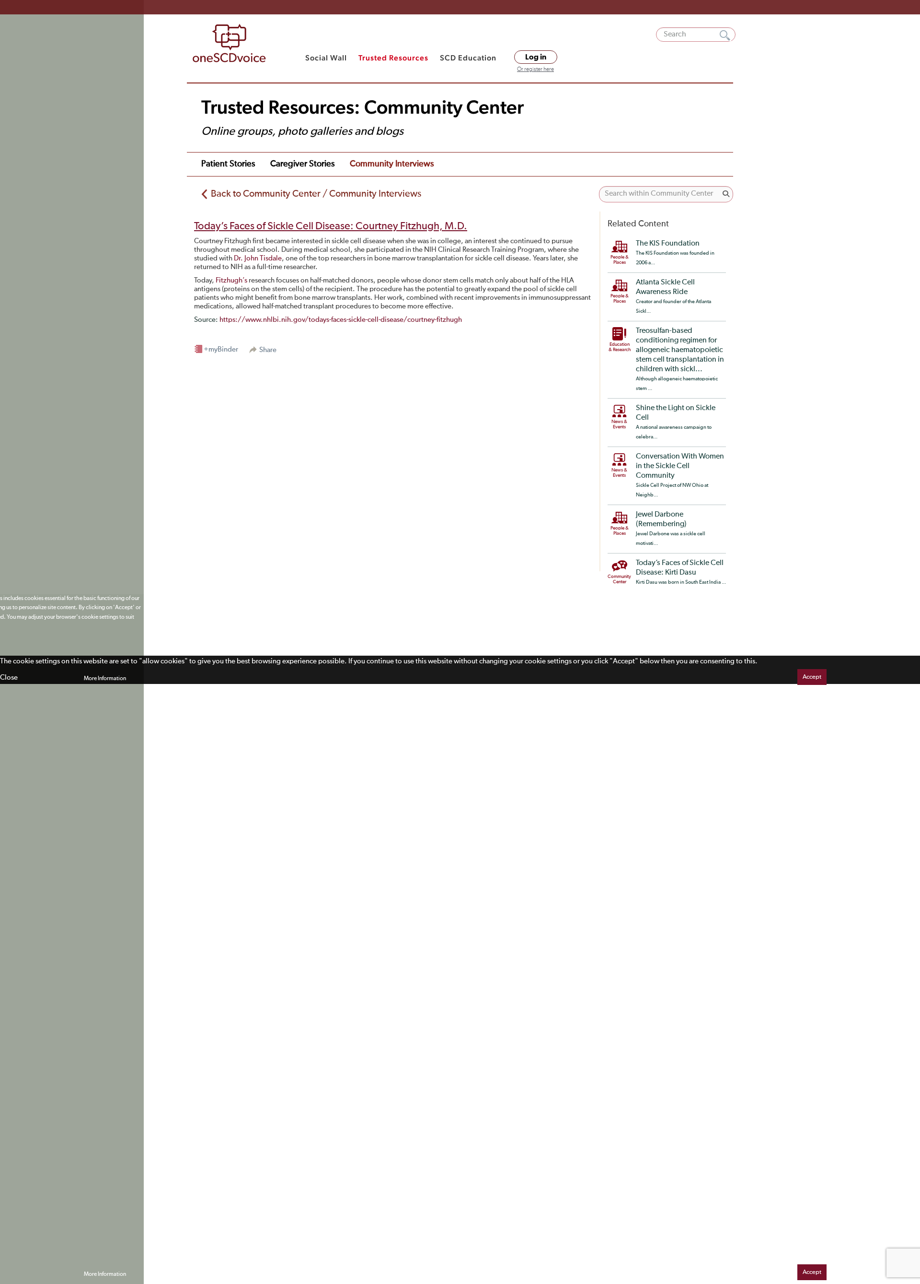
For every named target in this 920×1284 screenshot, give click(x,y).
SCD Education (468, 57)
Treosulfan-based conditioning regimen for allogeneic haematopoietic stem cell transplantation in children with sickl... (680, 350)
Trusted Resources (393, 57)
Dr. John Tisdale (258, 258)
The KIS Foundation (668, 243)
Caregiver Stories (302, 164)
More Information (105, 679)
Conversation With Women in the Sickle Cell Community (680, 466)
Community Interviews (392, 164)
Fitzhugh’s (231, 280)
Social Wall (326, 57)
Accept (812, 677)
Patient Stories (228, 164)
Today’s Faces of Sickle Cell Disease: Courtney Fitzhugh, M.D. (330, 226)
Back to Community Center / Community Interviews (316, 194)
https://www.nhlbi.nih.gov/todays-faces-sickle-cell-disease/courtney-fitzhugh (340, 319)
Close (9, 677)
